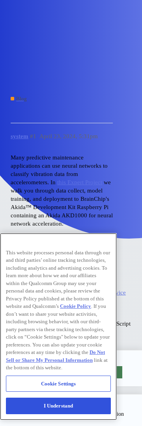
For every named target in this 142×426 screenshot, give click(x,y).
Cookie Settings (58, 384)
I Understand (58, 406)
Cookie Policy (75, 306)
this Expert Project (79, 182)
